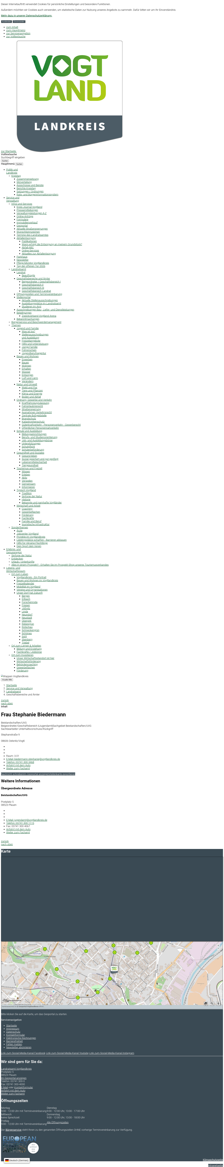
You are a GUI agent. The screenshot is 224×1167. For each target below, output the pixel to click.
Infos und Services (21, 203)
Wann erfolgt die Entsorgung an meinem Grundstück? (52, 244)
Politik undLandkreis (12, 171)
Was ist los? (28, 331)
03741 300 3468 (20, 762)
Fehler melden (14, 1044)
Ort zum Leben (19, 574)
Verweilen (27, 480)
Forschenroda (29, 602)
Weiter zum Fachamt (18, 768)
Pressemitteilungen (27, 210)
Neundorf (27, 614)
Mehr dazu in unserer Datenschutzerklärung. (26, 15)
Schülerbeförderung (33, 449)
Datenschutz (13, 1031)
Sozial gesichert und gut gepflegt (40, 459)
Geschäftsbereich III (33, 287)
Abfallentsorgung (26, 238)
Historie (26, 499)
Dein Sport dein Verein (29, 546)
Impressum (12, 1028)
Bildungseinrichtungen (34, 434)
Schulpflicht (28, 446)
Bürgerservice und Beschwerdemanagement (36, 322)
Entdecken (17, 558)
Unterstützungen (31, 443)
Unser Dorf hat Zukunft (30, 592)
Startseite (11, 685)
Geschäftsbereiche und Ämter (33, 278)
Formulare (22, 219)
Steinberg (27, 639)
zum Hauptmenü (15, 30)
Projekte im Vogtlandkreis (31, 536)
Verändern (27, 381)
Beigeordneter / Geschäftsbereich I (41, 281)
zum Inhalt (12, 27)
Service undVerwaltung (12, 199)
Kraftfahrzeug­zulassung (35, 403)
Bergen (26, 595)
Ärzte (19, 530)
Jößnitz (26, 608)
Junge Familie (29, 347)
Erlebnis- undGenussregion (14, 551)
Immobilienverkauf (27, 222)
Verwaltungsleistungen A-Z (32, 213)
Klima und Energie (32, 393)
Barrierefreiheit (14, 1041)
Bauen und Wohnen (28, 356)
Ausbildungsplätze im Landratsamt (41, 303)
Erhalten (26, 368)
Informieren (28, 487)
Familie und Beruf (31, 521)
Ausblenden (6, 22)
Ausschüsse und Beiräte (30, 185)
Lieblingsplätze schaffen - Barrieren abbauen (42, 539)
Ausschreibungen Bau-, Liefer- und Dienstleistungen (45, 309)
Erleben (26, 474)
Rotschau (27, 627)
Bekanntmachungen (28, 319)
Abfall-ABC (28, 247)
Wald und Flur (29, 387)
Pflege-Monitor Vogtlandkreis (33, 262)
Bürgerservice (14, 1129)
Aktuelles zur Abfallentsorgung (39, 253)
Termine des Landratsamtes (32, 234)
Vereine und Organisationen (32, 589)
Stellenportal (23, 297)
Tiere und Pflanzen (32, 390)
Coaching (27, 508)
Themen (16, 325)
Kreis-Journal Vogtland (29, 206)
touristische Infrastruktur (36, 524)
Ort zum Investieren (22, 655)
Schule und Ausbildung (29, 431)
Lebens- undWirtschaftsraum (15, 569)
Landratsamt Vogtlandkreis (16, 1068)
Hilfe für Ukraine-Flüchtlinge (32, 543)
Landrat (21, 272)
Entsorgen (27, 375)
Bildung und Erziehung (29, 648)
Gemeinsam (29, 483)
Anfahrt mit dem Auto (18, 765)
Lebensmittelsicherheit (34, 462)
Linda (25, 611)
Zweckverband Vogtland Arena (39, 315)
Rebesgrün (28, 623)
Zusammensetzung (28, 178)
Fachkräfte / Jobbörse (29, 651)
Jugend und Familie (28, 328)
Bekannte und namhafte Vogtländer (42, 502)
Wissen (26, 471)
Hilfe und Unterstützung (35, 343)
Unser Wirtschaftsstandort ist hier (35, 658)
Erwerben (27, 359)
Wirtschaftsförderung (29, 661)
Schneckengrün (30, 630)
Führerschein (29, 350)
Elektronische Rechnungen (21, 1038)
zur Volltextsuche (15, 36)
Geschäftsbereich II (32, 284)
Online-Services (30, 250)
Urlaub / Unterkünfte (22, 561)
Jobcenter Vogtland (27, 533)
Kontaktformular (15, 1034)
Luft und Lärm (30, 378)
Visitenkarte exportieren (62, 774)
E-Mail (4, 1087)
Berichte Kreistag (26, 188)
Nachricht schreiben (12, 774)
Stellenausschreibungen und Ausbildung (35, 336)
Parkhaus (22, 256)
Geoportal (22, 225)
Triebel (25, 642)
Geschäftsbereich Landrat (36, 290)
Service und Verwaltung (19, 688)
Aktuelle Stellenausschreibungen (40, 300)
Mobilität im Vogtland (28, 586)
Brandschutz (29, 418)
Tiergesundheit (30, 465)
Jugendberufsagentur (34, 353)
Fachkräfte (28, 518)
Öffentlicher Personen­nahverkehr (40, 427)
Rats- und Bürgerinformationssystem (37, 194)
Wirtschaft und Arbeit (28, 505)
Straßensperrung (31, 409)
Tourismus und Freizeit (29, 468)
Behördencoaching (27, 664)
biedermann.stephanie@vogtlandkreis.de (33, 759)
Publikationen (29, 241)
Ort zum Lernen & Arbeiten (26, 645)
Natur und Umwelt (27, 384)
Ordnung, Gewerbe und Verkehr (34, 399)
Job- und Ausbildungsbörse (37, 440)
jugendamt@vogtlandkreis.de (26, 819)
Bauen (25, 362)
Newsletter (23, 259)
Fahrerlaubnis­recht (32, 406)
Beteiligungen (24, 312)
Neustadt (27, 617)
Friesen (26, 605)
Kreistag (16, 175)
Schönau (27, 633)
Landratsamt (18, 269)
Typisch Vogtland (26, 490)
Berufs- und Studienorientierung (39, 437)
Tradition (27, 493)
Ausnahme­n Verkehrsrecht (37, 412)
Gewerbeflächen (31, 511)
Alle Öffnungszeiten (58, 1122)
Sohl (24, 636)
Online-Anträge (25, 216)
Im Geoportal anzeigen (36, 774)
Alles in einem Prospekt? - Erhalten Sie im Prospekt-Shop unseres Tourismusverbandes (60, 564)
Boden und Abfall (31, 396)
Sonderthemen (19, 527)
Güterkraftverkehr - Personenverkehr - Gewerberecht (51, 424)
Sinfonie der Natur (32, 496)
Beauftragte (28, 275)
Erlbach (26, 599)
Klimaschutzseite (213, 1159)
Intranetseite (215, 1165)
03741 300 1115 (20, 823)
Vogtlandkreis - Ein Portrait (31, 577)
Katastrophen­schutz (33, 421)
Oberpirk (26, 620)
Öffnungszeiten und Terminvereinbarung (39, 294)
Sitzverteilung (24, 182)
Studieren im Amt (31, 306)
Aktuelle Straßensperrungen (32, 228)
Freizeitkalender (25, 583)
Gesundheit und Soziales (30, 452)
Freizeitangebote (31, 340)
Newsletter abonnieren (18, 1047)
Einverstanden (19, 22)
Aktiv (24, 477)
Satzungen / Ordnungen (30, 191)
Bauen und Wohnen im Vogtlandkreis (37, 580)
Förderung (27, 515)
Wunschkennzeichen (28, 231)
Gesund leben (29, 455)
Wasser (26, 371)
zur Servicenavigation (18, 33)
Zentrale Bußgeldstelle (34, 415)
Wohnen (26, 365)
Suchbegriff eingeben (13, 157)
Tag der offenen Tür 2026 (31, 266)
